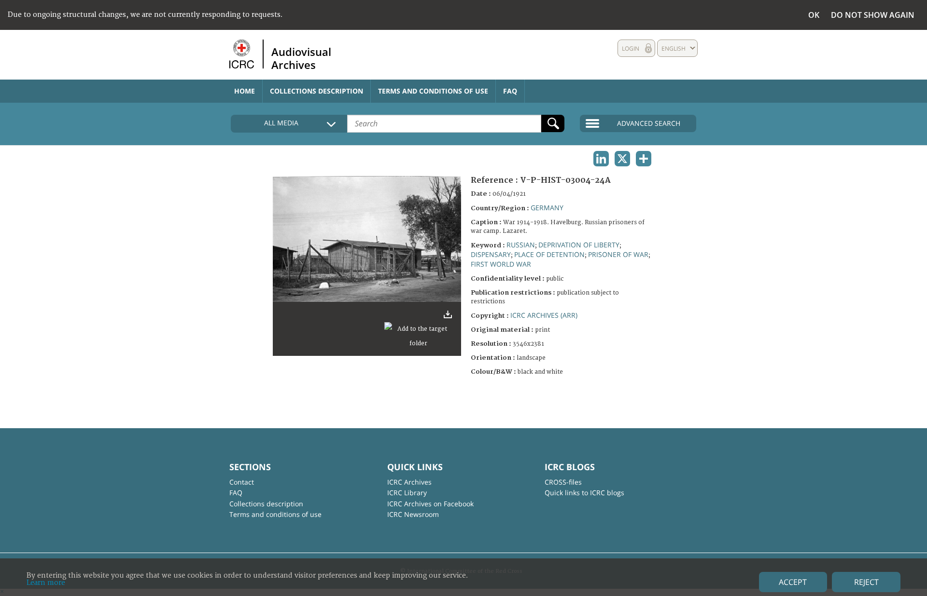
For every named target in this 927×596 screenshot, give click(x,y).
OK (813, 15)
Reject (866, 582)
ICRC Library (407, 492)
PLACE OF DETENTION (549, 254)
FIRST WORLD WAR (501, 264)
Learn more (46, 583)
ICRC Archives (409, 482)
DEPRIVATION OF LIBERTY (578, 244)
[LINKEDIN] (601, 158)
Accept (793, 582)
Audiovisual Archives (301, 57)
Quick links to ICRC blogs (584, 492)
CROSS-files (563, 482)
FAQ (510, 90)
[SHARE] (643, 158)
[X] (622, 158)
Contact (241, 482)
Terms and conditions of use (433, 90)
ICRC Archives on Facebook (430, 503)
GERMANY (547, 207)
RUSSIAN (520, 244)
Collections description (316, 90)
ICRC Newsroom (413, 514)
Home (244, 90)
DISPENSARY (491, 254)
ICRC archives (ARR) (543, 315)
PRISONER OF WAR (618, 254)
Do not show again (872, 15)
